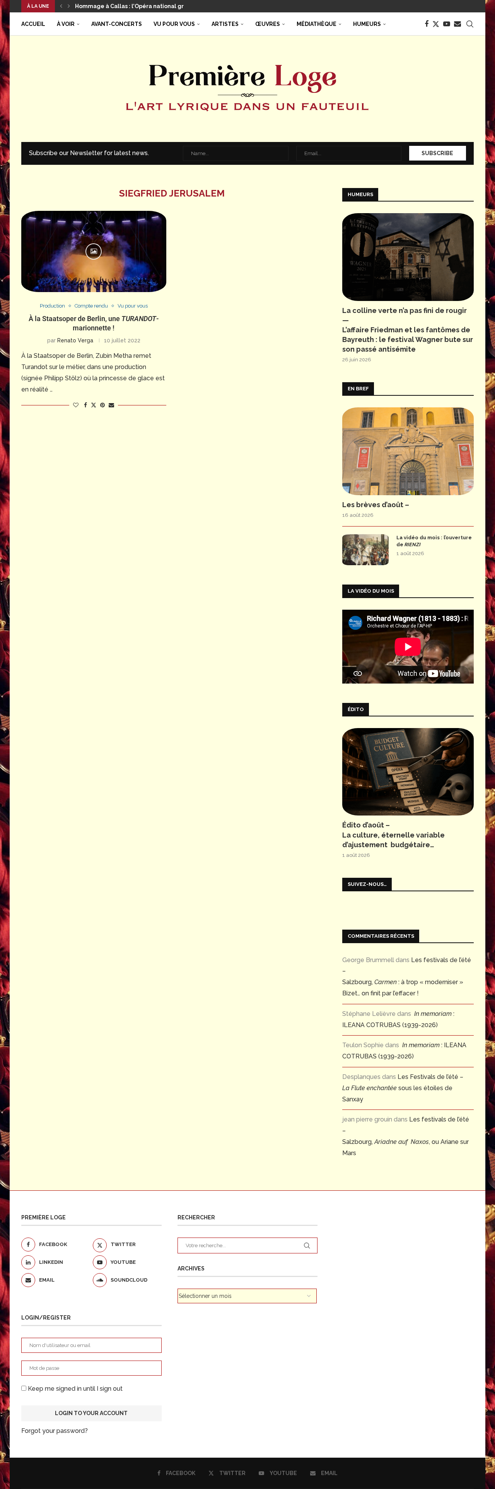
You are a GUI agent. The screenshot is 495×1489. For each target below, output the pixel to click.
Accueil (33, 24)
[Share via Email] (111, 405)
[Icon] (93, 251)
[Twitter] (435, 24)
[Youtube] (446, 24)
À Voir (66, 24)
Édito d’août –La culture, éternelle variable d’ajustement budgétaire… (393, 834)
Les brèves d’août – (375, 505)
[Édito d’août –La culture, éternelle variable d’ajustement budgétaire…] (408, 772)
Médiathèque (316, 24)
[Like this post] (76, 405)
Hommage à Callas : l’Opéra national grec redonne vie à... (155, 6)
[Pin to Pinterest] (102, 405)
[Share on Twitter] (93, 405)
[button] (61, 6)
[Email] (457, 24)
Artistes (225, 24)
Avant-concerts (116, 24)
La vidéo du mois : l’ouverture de (434, 541)
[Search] (470, 24)
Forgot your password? (54, 1430)
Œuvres (267, 24)
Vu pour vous (174, 24)
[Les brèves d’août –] (408, 451)
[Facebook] (426, 24)
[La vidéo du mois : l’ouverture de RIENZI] (365, 549)
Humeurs (367, 24)
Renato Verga (75, 340)
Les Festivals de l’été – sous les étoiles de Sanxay (402, 1088)
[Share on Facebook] (85, 405)
